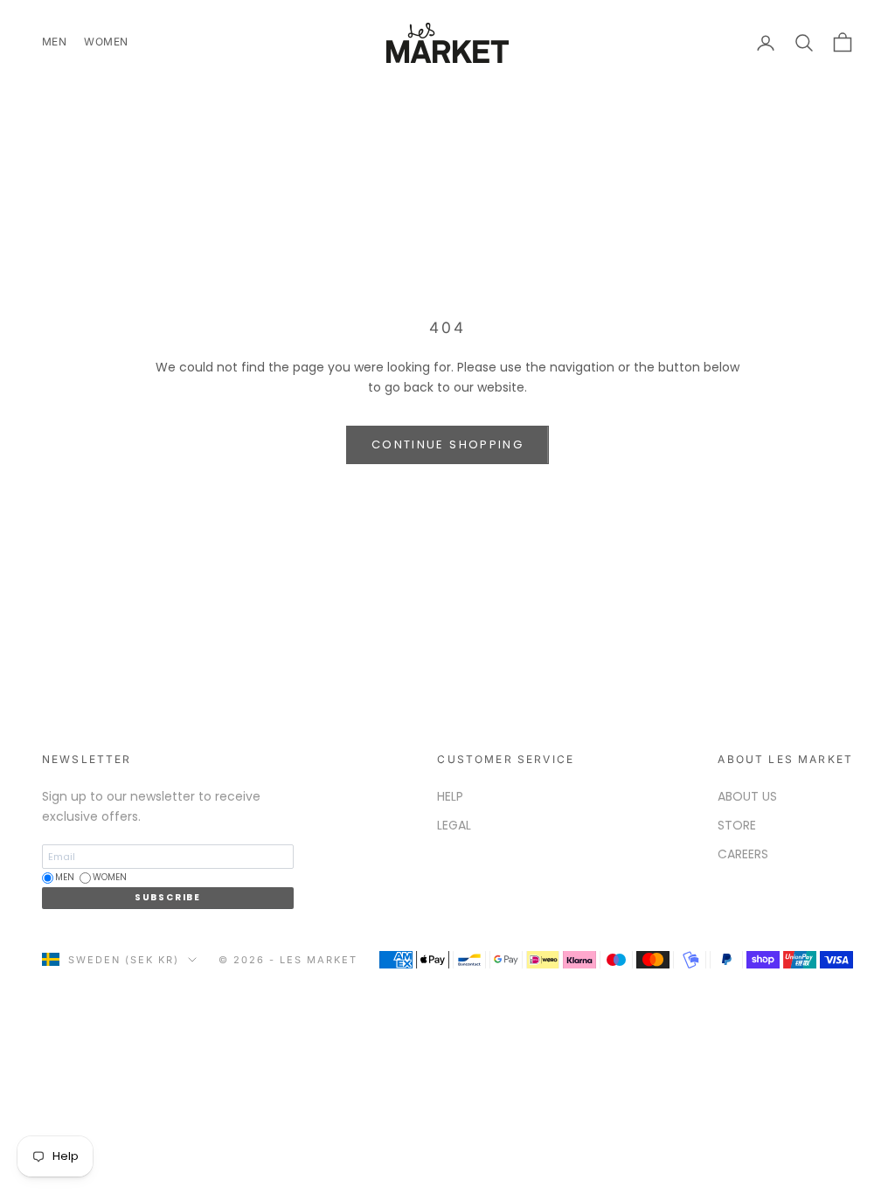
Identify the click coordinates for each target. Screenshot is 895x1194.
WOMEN (106, 41)
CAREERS (743, 854)
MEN (54, 41)
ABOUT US (747, 796)
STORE (737, 825)
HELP (450, 796)
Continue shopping (447, 444)
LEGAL (454, 825)
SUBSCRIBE (168, 897)
